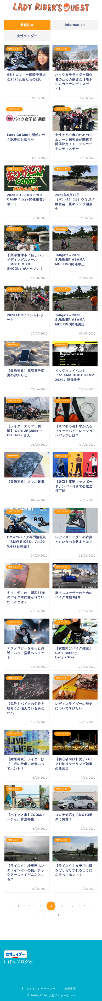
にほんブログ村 (18, 961)
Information (75, 25)
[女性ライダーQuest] (51, 9)
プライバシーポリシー (40, 988)
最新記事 (27, 25)
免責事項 (70, 988)
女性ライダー (27, 36)
